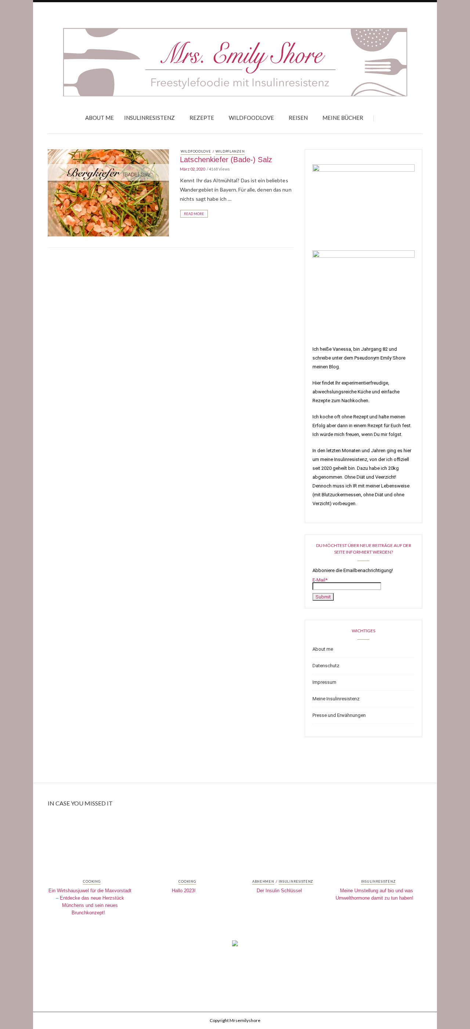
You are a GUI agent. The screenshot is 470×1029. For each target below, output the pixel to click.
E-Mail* (320, 580)
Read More (194, 214)
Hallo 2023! (184, 890)
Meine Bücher (342, 117)
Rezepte (201, 117)
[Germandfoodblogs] (235, 945)
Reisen (298, 117)
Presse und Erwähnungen (339, 715)
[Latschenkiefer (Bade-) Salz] (108, 192)
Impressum (324, 682)
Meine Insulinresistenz (335, 698)
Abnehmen (263, 881)
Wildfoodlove (251, 117)
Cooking (91, 881)
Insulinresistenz (149, 117)
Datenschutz (325, 665)
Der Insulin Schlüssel (279, 890)
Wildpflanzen (230, 151)
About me (99, 117)
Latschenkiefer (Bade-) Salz (226, 160)
